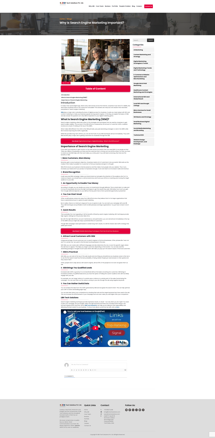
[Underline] (76, 370)
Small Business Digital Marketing (141, 123)
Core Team (101, 6)
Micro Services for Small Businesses (142, 111)
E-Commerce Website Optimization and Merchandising (141, 77)
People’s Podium (126, 6)
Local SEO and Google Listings (141, 105)
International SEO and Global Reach (141, 98)
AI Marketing (138, 50)
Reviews (109, 6)
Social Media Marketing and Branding (142, 129)
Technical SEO (139, 135)
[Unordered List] (83, 370)
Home (62, 19)
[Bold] (72, 370)
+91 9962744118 (108, 410)
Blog (135, 6)
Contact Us (148, 7)
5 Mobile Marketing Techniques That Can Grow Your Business (99, 231)
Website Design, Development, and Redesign (140, 142)
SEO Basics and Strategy (142, 117)
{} (92, 370)
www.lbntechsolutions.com (112, 414)
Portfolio (117, 6)
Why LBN (93, 6)
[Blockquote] (86, 370)
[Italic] (74, 370)
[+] (95, 370)
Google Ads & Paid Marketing (140, 84)
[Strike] (79, 370)
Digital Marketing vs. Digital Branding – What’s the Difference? (99, 141)
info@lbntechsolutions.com (112, 412)
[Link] (90, 370)
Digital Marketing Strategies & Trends (141, 62)
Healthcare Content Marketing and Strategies (143, 91)
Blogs (69, 19)
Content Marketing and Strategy (142, 56)
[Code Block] (88, 370)
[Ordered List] (81, 370)
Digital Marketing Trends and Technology (143, 69)
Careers (141, 6)
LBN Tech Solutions (91, 305)
